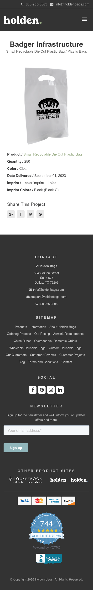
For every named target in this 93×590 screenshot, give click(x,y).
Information (38, 327)
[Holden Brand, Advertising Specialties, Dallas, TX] (49, 558)
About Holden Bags (62, 327)
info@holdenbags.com (48, 289)
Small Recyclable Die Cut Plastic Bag (52, 154)
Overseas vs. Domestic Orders (55, 341)
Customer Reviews (43, 355)
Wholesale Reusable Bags (27, 348)
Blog (22, 362)
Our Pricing (42, 334)
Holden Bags (47, 265)
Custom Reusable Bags (65, 348)
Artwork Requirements (68, 334)
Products (21, 327)
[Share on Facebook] (21, 214)
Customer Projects (72, 355)
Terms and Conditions (43, 362)
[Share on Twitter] (30, 214)
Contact (67, 362)
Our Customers (16, 355)
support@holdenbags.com (48, 296)
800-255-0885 (47, 303)
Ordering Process (19, 334)
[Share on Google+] (11, 214)
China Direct (22, 341)
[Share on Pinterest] (40, 214)
